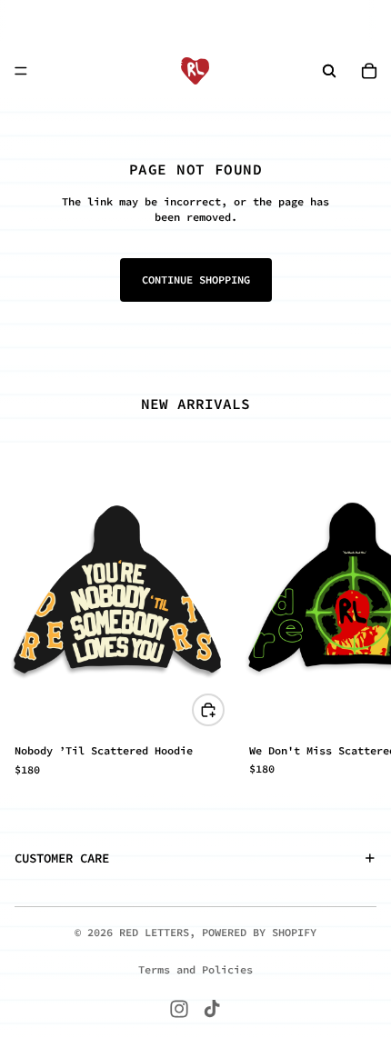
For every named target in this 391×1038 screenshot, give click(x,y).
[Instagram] (179, 1009)
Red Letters (154, 932)
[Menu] (21, 71)
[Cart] (369, 71)
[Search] (329, 71)
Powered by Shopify (259, 932)
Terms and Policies (195, 969)
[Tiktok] (212, 1009)
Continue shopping (196, 279)
